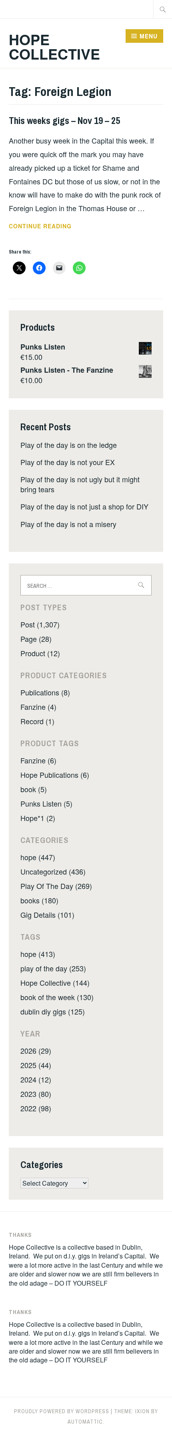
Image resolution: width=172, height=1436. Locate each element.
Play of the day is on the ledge (68, 444)
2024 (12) (35, 1079)
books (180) (39, 900)
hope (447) (37, 857)
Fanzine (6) (38, 760)
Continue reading (51, 226)
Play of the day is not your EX (67, 462)
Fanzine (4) (38, 706)
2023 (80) (35, 1093)
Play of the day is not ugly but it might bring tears (80, 484)
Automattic (85, 1421)
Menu (149, 36)
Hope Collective (54, 46)
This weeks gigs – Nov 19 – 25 (64, 120)
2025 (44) (35, 1065)
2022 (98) (35, 1108)
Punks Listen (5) (46, 803)
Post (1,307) (40, 624)
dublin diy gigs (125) (52, 1011)
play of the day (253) (53, 968)
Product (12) (40, 653)
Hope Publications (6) (54, 774)
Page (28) (36, 638)
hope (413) (37, 954)
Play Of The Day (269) (56, 886)
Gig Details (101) (47, 914)
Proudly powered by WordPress (61, 1411)
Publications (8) (45, 692)
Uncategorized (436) (53, 871)
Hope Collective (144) (55, 982)
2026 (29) (35, 1050)
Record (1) (37, 721)
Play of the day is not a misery (68, 524)
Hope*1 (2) (37, 818)
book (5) (33, 789)
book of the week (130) (57, 997)
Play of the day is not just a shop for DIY (84, 506)
